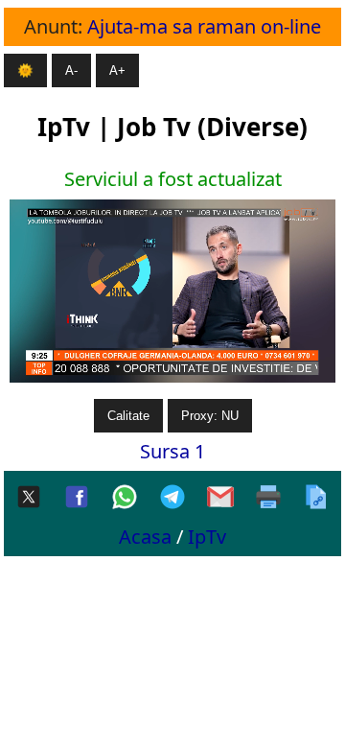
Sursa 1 (172, 451)
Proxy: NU (210, 416)
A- (71, 70)
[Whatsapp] (124, 498)
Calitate (128, 416)
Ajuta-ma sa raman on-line (204, 26)
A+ (117, 70)
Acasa (145, 536)
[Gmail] (220, 498)
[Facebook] (77, 498)
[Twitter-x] (29, 498)
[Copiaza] (316, 498)
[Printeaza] (268, 498)
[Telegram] (172, 498)
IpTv (207, 536)
